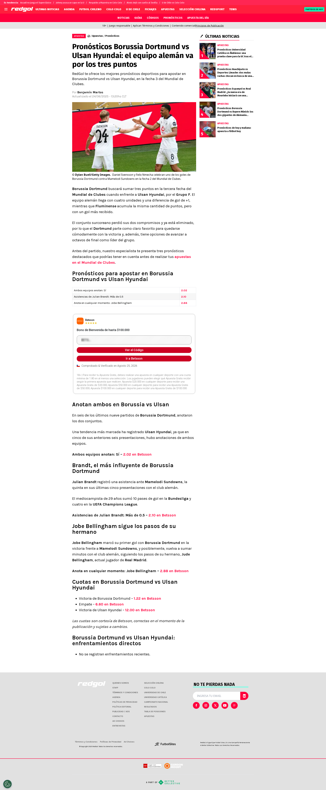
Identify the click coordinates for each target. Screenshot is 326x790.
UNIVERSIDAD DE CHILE (155, 692)
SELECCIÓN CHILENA (192, 9)
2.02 (184, 290)
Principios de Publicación (209, 25)
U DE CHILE (133, 9)
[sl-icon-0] (196, 705)
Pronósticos (112, 35)
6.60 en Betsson (109, 604)
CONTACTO (117, 716)
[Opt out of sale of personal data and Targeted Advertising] (7, 784)
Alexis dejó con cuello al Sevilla (142, 2)
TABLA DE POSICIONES (155, 711)
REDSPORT (217, 9)
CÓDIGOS (153, 17)
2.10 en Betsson (162, 515)
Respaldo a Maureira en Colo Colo (105, 2)
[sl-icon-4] (234, 705)
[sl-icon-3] (224, 705)
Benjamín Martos (90, 92)
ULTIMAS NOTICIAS (47, 9)
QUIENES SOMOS (120, 683)
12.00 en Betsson (140, 610)
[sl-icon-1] (205, 705)
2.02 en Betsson (137, 454)
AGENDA (69, 9)
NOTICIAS (123, 17)
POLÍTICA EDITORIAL (121, 707)
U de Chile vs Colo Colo (173, 2)
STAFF (115, 688)
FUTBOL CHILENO (90, 9)
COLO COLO (113, 9)
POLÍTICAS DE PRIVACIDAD (124, 702)
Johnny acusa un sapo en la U (70, 2)
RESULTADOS (150, 707)
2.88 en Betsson (174, 571)
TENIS (233, 9)
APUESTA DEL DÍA (198, 17)
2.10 (183, 296)
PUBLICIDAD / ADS (121, 711)
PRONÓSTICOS (173, 17)
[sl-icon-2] (215, 705)
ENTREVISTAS (118, 726)
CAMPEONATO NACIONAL (156, 702)
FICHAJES (150, 9)
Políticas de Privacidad (110, 742)
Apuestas (97, 35)
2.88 (184, 303)
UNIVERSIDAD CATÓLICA (155, 697)
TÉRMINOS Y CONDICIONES (125, 692)
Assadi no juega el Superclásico (35, 2)
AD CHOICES (118, 721)
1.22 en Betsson (147, 598)
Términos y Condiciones (86, 742)
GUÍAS (138, 17)
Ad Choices (129, 742)
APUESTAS (168, 9)
